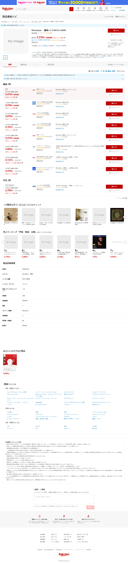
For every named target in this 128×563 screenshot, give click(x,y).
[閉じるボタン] (126, 25)
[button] (84, 9)
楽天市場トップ (6, 21)
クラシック (26, 21)
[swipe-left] (3, 217)
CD (20, 21)
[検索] (71, 9)
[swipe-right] (124, 217)
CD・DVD (15, 21)
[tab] (10, 64)
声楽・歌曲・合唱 (36, 21)
